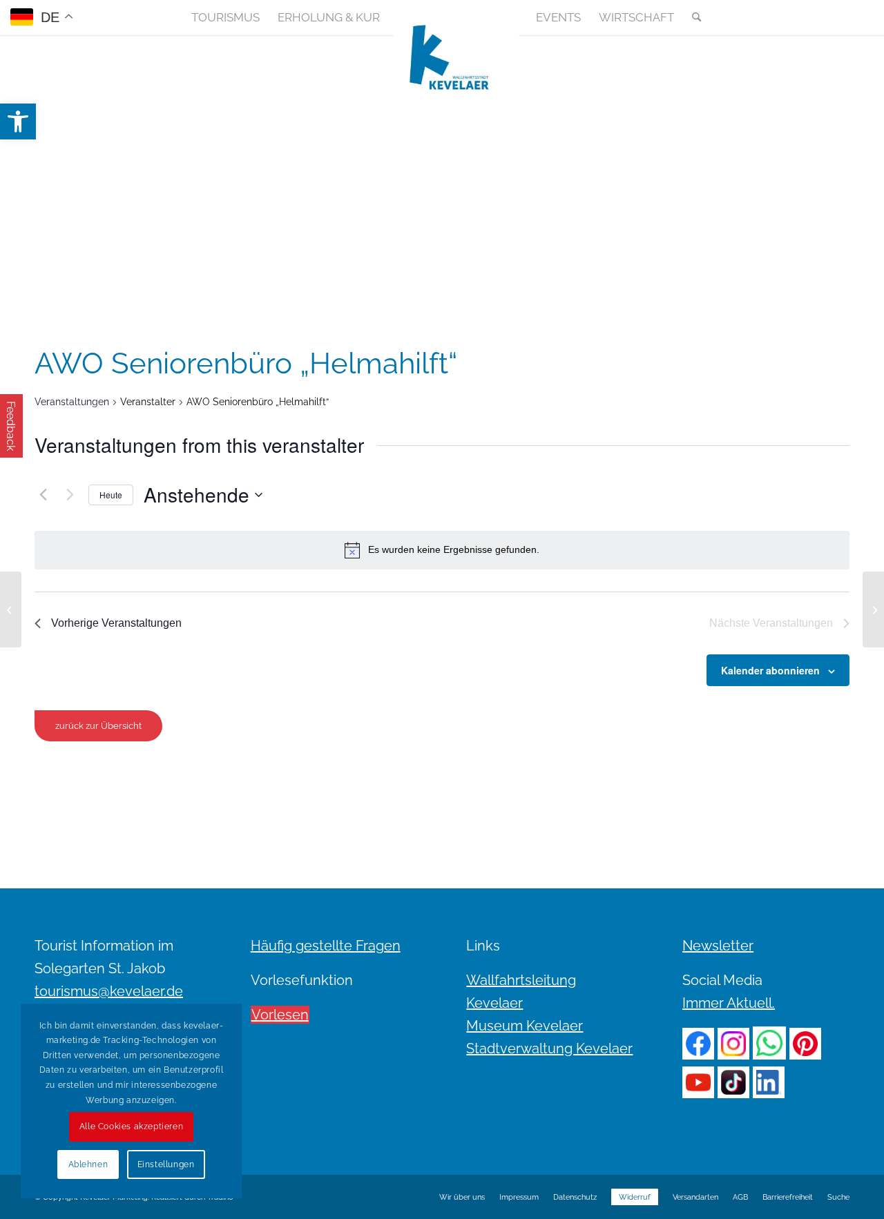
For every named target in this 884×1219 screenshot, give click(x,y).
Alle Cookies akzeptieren (131, 1126)
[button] (18, 121)
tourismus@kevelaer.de (109, 991)
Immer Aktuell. (728, 1003)
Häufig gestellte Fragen (326, 945)
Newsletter (717, 945)
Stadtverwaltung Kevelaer (549, 1048)
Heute (110, 494)
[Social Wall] (838, 17)
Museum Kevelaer (524, 1025)
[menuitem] (225, 17)
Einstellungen (166, 1164)
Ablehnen (88, 1164)
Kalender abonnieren (770, 670)
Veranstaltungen (72, 401)
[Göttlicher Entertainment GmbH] (10, 609)
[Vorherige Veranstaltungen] (43, 495)
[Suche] (692, 17)
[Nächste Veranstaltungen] (69, 495)
